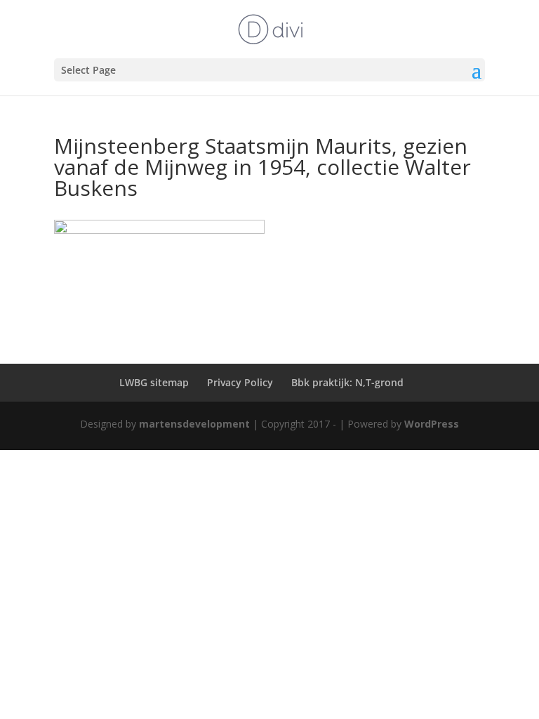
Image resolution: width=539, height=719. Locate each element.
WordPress (431, 423)
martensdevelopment (194, 423)
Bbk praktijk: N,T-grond (347, 382)
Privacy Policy (240, 382)
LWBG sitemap (154, 382)
